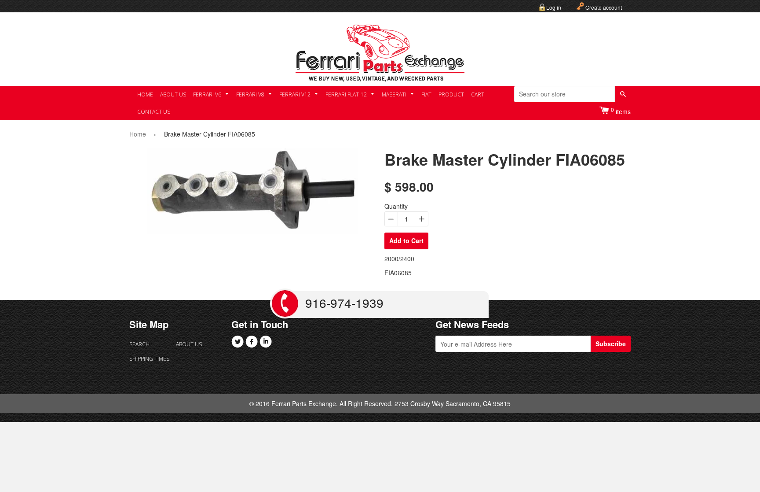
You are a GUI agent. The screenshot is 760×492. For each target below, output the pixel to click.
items (621, 111)
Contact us (153, 111)
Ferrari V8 (251, 94)
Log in (553, 7)
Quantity (396, 206)
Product (451, 94)
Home (145, 94)
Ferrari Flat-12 (346, 94)
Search (139, 344)
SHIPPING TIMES (149, 359)
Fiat (426, 94)
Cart (477, 94)
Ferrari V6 (208, 94)
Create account (603, 7)
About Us (173, 94)
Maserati (395, 94)
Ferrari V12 (295, 94)
